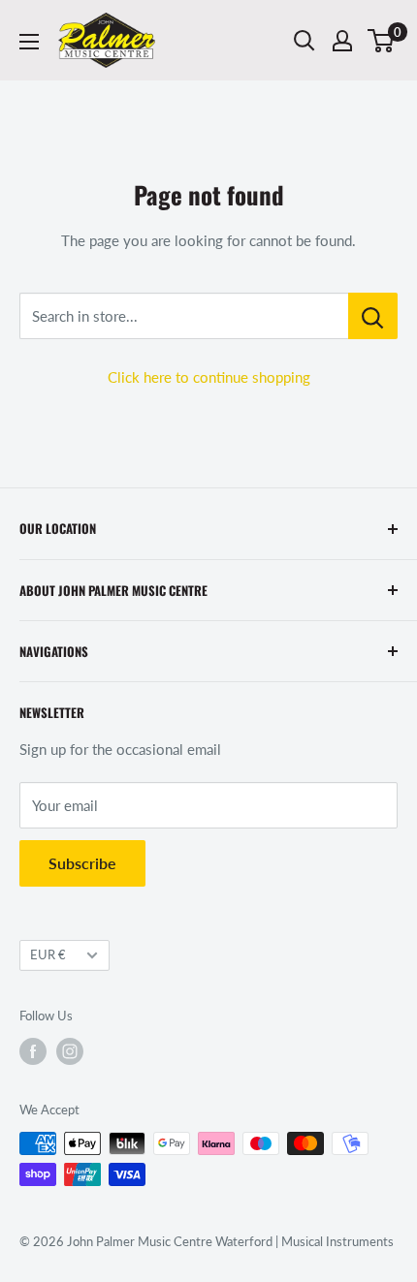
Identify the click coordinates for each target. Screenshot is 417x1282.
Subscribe (82, 863)
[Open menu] (29, 41)
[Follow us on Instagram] (69, 1051)
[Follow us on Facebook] (33, 1051)
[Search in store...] (373, 316)
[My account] (342, 40)
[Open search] (304, 40)
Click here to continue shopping (209, 377)
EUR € (48, 954)
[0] (381, 40)
